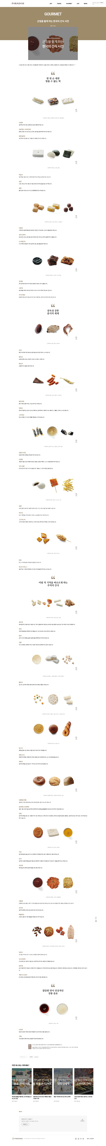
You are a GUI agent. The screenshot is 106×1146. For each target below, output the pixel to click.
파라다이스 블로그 (26, 1119)
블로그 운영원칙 (90, 1138)
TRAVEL (59, 3)
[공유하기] (24, 1057)
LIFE (78, 3)
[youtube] (78, 1138)
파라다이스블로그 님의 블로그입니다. (29, 1121)
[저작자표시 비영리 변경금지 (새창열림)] (36, 1057)
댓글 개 (20, 1111)
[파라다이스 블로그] (18, 3)
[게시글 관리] (26, 1057)
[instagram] (76, 1138)
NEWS (85, 3)
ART (51, 3)
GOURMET (69, 3)
